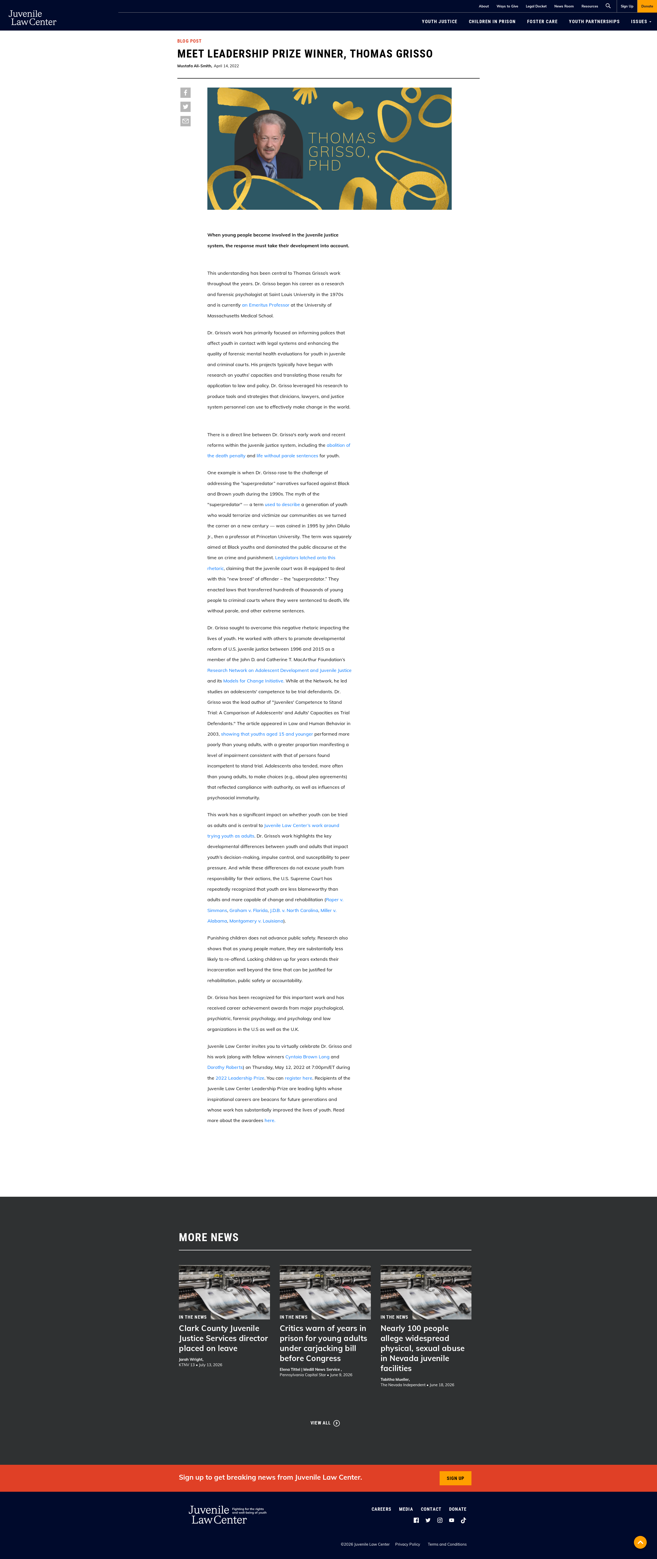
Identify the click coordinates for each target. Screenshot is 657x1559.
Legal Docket (536, 6)
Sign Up (627, 6)
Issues (640, 21)
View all (321, 1422)
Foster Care (542, 21)
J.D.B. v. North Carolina (294, 910)
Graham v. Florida (248, 910)
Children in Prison (492, 21)
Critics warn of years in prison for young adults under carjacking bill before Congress (324, 1343)
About (484, 6)
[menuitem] (627, 6)
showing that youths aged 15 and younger (267, 734)
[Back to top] (640, 1542)
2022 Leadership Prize (240, 1078)
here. (270, 1120)
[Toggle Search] (609, 5)
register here (298, 1078)
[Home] (33, 7)
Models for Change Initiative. (253, 681)
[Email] (185, 121)
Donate (647, 6)
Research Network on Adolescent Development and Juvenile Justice (279, 670)
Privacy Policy (407, 1544)
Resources (590, 6)
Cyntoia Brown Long (307, 1057)
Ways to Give (507, 6)
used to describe (282, 504)
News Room (564, 6)
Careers (381, 1509)
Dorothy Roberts (225, 1067)
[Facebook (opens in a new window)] (185, 92)
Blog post (189, 41)
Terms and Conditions (447, 1544)
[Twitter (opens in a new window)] (185, 106)
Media (406, 1509)
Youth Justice (440, 21)
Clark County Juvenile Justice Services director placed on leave (223, 1338)
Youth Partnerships (594, 21)
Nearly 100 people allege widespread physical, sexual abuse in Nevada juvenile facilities (423, 1348)
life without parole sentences (287, 456)
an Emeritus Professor (265, 305)
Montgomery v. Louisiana (256, 921)
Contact (431, 1509)
